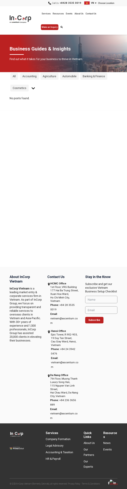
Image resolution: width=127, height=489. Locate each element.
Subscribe (94, 320)
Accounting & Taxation (59, 452)
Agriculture (49, 76)
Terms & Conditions (91, 483)
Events (107, 449)
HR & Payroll (53, 458)
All (14, 76)
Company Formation (58, 439)
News (107, 443)
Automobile (69, 76)
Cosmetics (19, 88)
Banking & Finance (94, 76)
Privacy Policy (74, 483)
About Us (89, 443)
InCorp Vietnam (24, 20)
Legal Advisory (55, 445)
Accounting (29, 76)
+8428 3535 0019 (70, 3)
